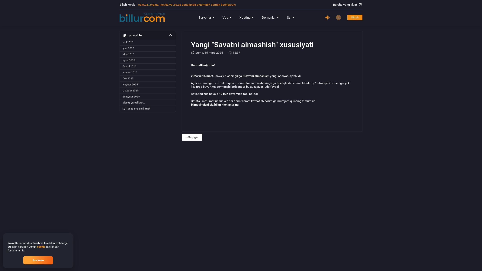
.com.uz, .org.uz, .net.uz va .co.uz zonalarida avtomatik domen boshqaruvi (186, 4)
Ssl (289, 17)
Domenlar (269, 17)
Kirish (354, 17)
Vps (225, 17)
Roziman (38, 260)
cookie (41, 246)
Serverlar (205, 17)
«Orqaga (192, 137)
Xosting (245, 17)
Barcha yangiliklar (345, 4)
